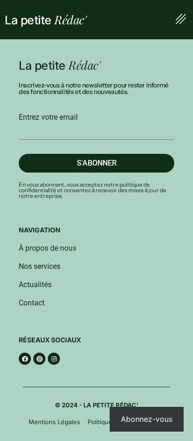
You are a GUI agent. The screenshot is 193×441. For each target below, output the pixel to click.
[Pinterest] (39, 359)
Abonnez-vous (146, 419)
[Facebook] (25, 359)
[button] (180, 19)
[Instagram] (54, 359)
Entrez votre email (48, 117)
